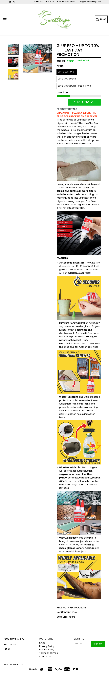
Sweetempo (14, 639)
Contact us (45, 656)
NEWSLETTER (79, 639)
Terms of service (48, 653)
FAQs (42, 642)
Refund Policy (46, 649)
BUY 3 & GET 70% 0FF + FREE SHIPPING (74, 86)
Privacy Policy (46, 646)
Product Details (67, 109)
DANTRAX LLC (17, 664)
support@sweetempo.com (90, 2)
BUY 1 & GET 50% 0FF (67, 72)
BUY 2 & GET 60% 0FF (67, 78)
